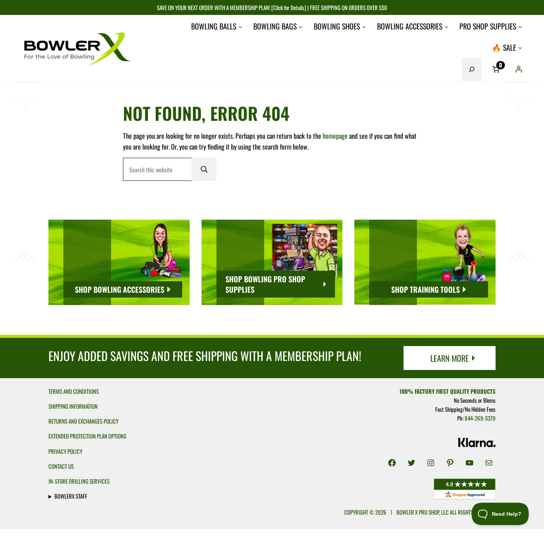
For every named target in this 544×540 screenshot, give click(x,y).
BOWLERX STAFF (70, 496)
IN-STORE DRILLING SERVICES (79, 481)
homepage (335, 136)
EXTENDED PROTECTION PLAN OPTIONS (87, 436)
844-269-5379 (480, 418)
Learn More (449, 358)
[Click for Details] (288, 7)
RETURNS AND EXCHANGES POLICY (83, 421)
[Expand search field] (471, 69)
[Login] (518, 69)
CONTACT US (61, 466)
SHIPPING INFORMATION (73, 406)
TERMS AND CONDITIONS (73, 391)
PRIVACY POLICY (65, 451)
